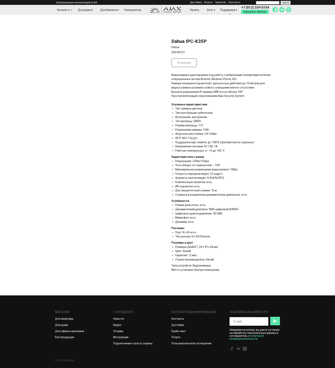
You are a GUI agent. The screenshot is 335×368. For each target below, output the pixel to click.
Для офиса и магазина (69, 331)
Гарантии (220, 2)
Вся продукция (64, 337)
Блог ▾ (211, 9)
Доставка (196, 2)
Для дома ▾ (85, 9)
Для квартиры (64, 318)
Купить (194, 9)
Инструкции (120, 337)
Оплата (208, 2)
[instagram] (244, 348)
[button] (255, 12)
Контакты (234, 2)
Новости (118, 318)
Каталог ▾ (63, 9)
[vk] (238, 348)
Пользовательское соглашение (191, 343)
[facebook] (232, 348)
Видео (117, 324)
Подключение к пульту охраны (132, 343)
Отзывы (118, 331)
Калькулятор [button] (132, 9)
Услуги (175, 337)
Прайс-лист (178, 331)
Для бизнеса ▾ (109, 9)
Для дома (61, 324)
